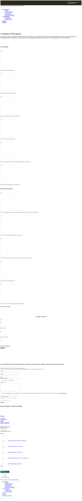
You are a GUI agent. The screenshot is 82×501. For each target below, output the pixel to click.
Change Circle (7, 17)
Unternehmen (2, 418)
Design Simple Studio (15, 479)
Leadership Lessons (8, 18)
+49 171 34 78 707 (71, 3)
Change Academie (3, 419)
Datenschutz (7, 423)
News (4, 20)
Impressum (2, 423)
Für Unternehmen (6, 9)
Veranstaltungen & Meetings (10, 15)
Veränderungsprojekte (9, 11)
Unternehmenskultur (8, 12)
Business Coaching (8, 19)
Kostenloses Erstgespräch (7, 23)
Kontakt (4, 22)
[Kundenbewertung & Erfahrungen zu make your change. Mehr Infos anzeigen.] (4, 477)
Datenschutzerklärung (62, 393)
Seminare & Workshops (9, 14)
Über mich (5, 21)
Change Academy (6, 16)
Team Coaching (7, 13)
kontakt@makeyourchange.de (73, 2)
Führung (6, 10)
